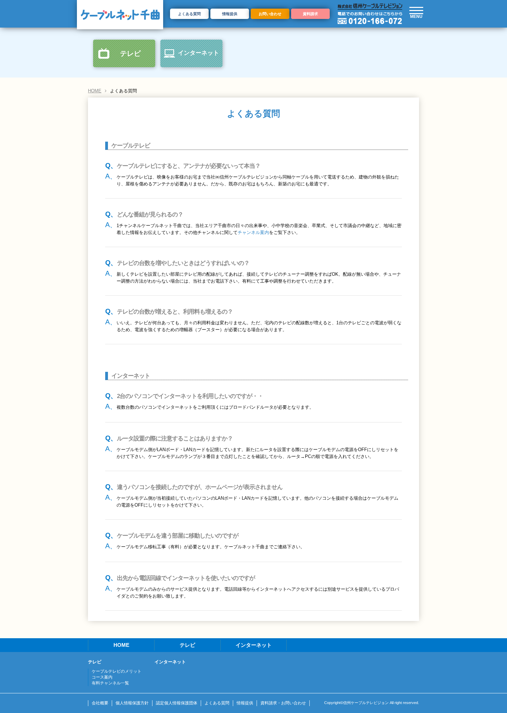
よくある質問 (189, 14)
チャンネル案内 (253, 232)
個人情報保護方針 (132, 703)
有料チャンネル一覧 (110, 683)
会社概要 (100, 703)
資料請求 (310, 14)
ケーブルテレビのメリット (116, 671)
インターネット (198, 53)
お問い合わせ (270, 14)
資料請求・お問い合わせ (283, 703)
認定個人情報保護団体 (176, 703)
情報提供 (229, 14)
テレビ (130, 53)
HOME (94, 90)
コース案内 (102, 677)
